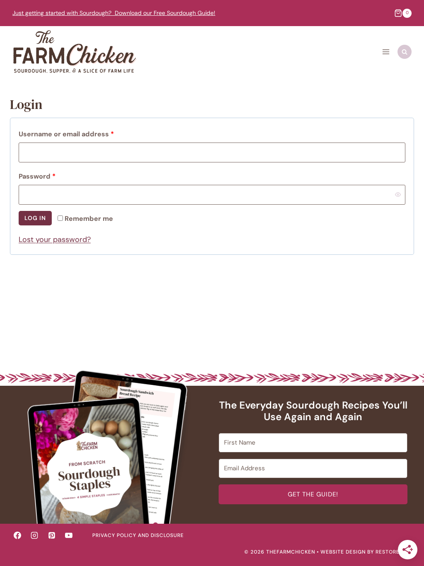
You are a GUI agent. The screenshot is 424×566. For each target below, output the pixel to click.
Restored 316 (395, 552)
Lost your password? (55, 239)
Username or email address (68, 136)
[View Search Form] (405, 52)
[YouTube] (68, 535)
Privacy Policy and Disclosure (138, 535)
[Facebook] (17, 535)
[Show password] (397, 194)
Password (39, 178)
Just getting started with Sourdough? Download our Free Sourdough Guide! (113, 13)
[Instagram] (34, 535)
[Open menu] (385, 52)
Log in (35, 218)
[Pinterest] (51, 535)
